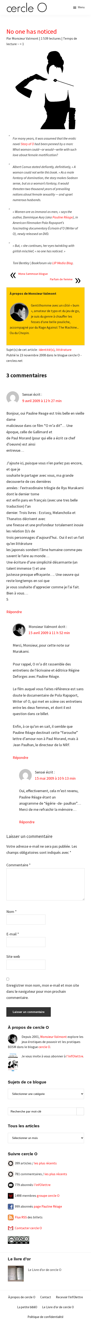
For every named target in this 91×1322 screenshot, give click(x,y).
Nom (11, 911)
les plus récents (45, 1163)
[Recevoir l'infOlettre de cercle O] (11, 1185)
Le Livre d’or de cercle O (44, 1270)
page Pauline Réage (48, 1206)
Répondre (14, 611)
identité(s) (46, 349)
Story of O (27, 144)
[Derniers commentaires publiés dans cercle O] (11, 1174)
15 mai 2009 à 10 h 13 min (55, 778)
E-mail (12, 934)
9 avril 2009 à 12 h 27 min (42, 400)
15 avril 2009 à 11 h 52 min (49, 632)
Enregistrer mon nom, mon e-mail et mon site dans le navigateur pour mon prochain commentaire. (42, 991)
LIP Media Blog (62, 263)
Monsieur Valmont (53, 1037)
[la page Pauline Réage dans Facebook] (11, 1206)
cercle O (44, 1047)
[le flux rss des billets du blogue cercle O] (11, 1217)
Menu (81, 7)
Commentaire (18, 864)
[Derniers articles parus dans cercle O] (11, 1163)
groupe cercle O (48, 1195)
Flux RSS (21, 1217)
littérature (64, 349)
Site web (13, 956)
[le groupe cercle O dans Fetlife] (11, 1195)
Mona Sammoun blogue (33, 274)
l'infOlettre (74, 1056)
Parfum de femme (61, 279)
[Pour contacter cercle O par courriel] (11, 1228)
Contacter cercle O (28, 1228)
